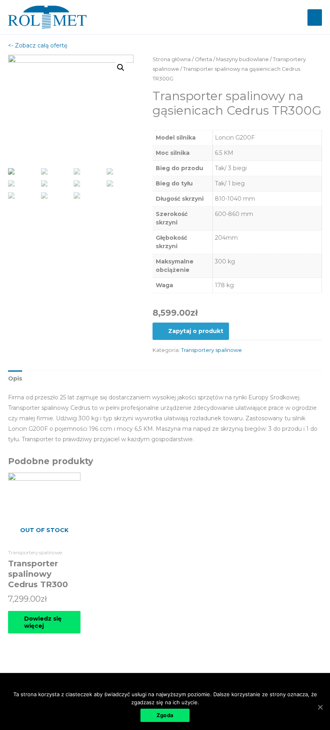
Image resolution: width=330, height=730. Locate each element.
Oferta (203, 59)
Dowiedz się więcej (43, 622)
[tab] (15, 378)
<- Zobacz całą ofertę (37, 45)
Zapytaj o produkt (195, 331)
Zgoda (165, 715)
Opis (15, 378)
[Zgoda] (320, 707)
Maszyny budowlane (242, 59)
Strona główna (172, 59)
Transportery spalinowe (211, 350)
